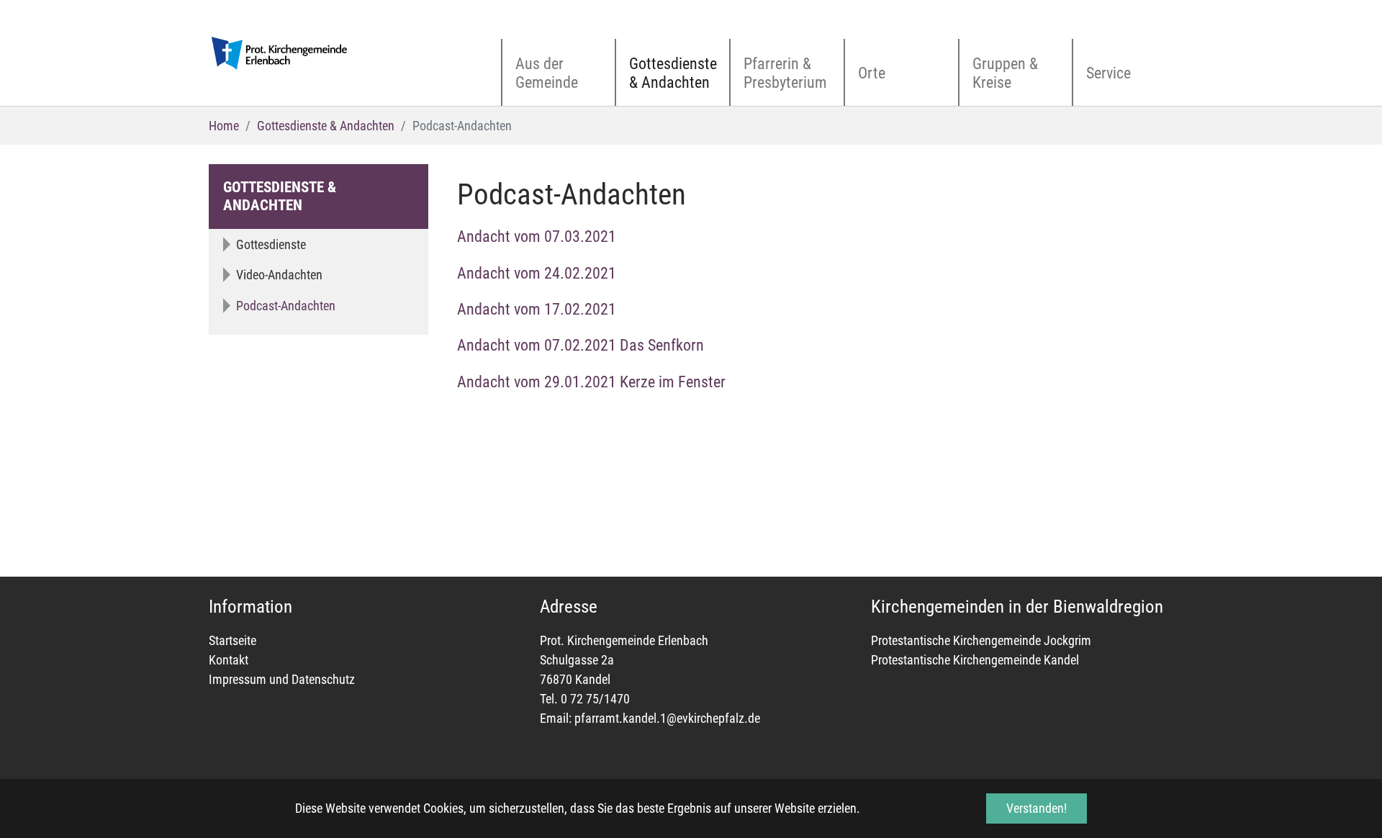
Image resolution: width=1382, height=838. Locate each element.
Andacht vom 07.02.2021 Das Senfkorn (580, 345)
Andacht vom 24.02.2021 (536, 273)
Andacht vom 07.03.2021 (536, 236)
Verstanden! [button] (1036, 808)
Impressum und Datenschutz (282, 679)
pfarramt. (598, 718)
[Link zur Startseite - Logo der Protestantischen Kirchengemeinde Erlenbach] (281, 53)
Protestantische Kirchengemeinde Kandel (975, 659)
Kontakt (228, 659)
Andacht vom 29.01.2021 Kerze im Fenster (591, 382)
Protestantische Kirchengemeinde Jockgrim (981, 640)
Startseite (232, 640)
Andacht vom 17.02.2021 (536, 309)
